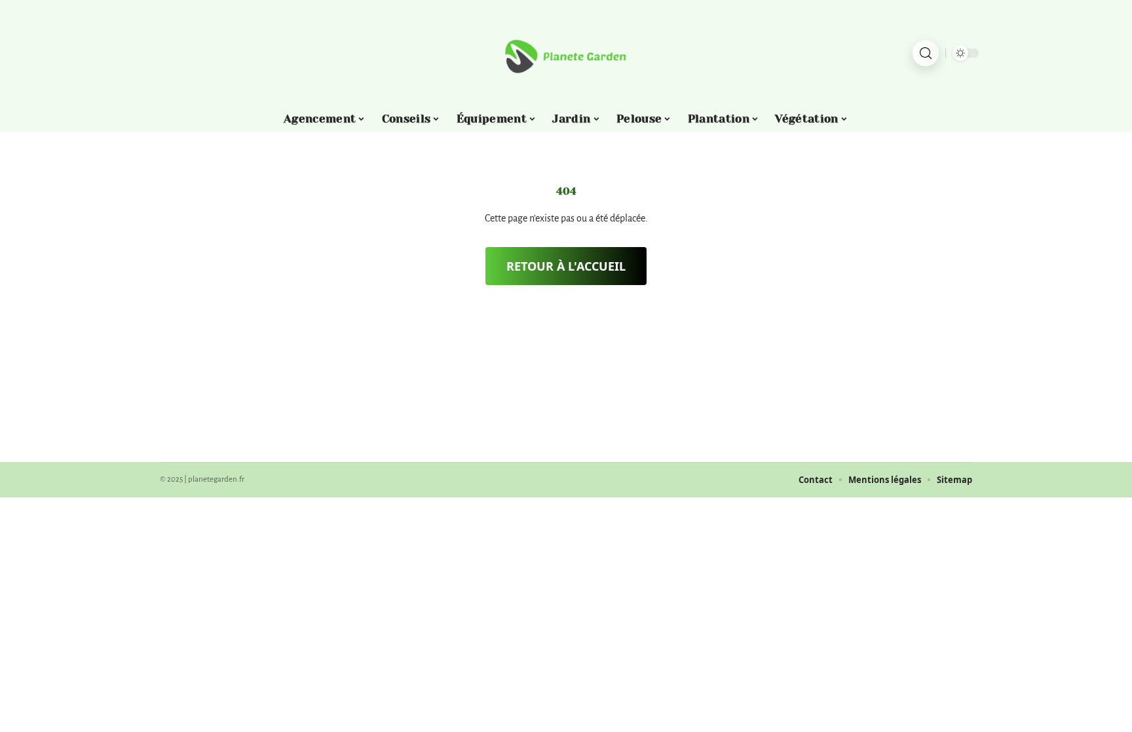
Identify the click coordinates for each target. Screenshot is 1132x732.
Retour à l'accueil (566, 266)
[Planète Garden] (566, 53)
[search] (926, 53)
